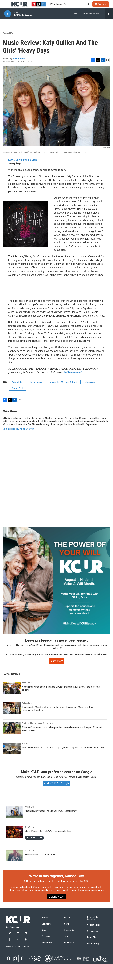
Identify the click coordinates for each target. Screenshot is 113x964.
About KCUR (47, 918)
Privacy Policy (93, 943)
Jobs (66, 936)
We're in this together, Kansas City (56, 876)
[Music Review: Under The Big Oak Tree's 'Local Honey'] (14, 812)
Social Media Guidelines (92, 918)
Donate (102, 4)
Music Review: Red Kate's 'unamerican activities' (48, 831)
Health (25, 743)
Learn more (56, 660)
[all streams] (109, 13)
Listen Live (46, 924)
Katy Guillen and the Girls (22, 159)
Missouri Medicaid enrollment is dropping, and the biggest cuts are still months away (63, 747)
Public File (91, 937)
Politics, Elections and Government (38, 723)
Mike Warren (19, 58)
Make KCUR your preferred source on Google (56, 772)
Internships (69, 943)
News (44, 930)
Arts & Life (8, 33)
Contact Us (69, 930)
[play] (7, 13)
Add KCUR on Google (56, 783)
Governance (92, 931)
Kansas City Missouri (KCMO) (63, 382)
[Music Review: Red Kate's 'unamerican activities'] (14, 832)
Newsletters (47, 943)
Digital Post (17, 388)
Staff (66, 924)
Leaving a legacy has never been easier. (56, 640)
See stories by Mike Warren (19, 428)
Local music (36, 382)
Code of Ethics (93, 925)
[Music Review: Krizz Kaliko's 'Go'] (14, 855)
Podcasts (46, 936)
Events (67, 918)
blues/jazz (90, 382)
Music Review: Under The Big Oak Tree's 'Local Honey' (51, 811)
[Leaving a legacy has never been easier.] (56, 580)
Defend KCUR (56, 896)
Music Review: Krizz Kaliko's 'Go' (40, 854)
